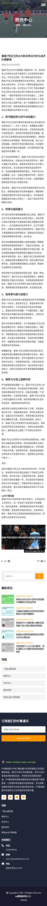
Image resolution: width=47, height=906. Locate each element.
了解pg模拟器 (9, 669)
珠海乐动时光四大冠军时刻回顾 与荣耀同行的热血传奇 (30, 600)
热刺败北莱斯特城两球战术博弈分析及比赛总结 (30, 635)
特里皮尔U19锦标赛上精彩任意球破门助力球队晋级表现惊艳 (30, 624)
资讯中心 (7, 683)
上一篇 (7, 561)
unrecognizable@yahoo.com (17, 859)
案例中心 (7, 676)
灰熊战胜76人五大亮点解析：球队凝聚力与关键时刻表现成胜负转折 (30, 649)
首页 (18, 25)
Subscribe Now (23, 738)
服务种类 (7, 690)
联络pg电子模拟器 (11, 697)
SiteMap (23, 900)
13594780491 (11, 850)
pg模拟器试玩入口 (23, 896)
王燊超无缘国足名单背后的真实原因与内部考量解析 (30, 612)
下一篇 (40, 561)
